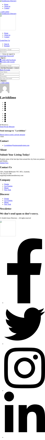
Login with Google (8, 62)
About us (7, 6)
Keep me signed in (8, 54)
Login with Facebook (8, 60)
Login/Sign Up (5, 40)
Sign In (6, 44)
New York (7, 190)
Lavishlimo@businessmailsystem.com (16, 145)
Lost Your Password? (7, 56)
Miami (6, 188)
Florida (6, 184)
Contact (6, 8)
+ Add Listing (4, 12)
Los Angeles (8, 186)
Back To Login (5, 70)
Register (7, 46)
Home (6, 4)
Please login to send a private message (12, 135)
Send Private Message (7, 127)
